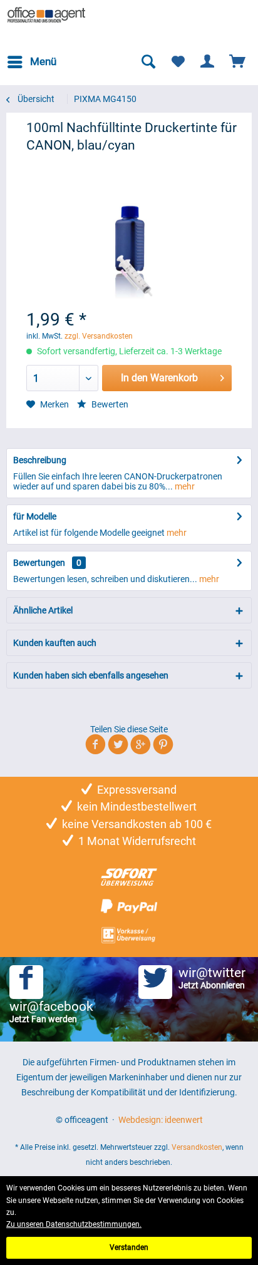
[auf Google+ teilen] (140, 746)
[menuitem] (31, 61)
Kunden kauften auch (54, 643)
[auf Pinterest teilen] (163, 746)
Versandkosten (197, 1147)
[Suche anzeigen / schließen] (147, 61)
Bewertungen (39, 563)
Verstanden (129, 1247)
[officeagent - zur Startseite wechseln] (46, 15)
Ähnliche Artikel (43, 610)
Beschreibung (39, 460)
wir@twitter (211, 977)
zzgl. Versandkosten (98, 336)
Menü (43, 61)
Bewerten (109, 404)
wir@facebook (51, 1011)
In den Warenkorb (159, 378)
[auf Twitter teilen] (118, 746)
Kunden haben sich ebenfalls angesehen (90, 675)
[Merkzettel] (177, 61)
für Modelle (34, 516)
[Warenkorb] (237, 61)
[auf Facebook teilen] (95, 746)
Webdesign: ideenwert (160, 1120)
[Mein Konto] (207, 61)
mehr (184, 486)
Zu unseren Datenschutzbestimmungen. (74, 1224)
